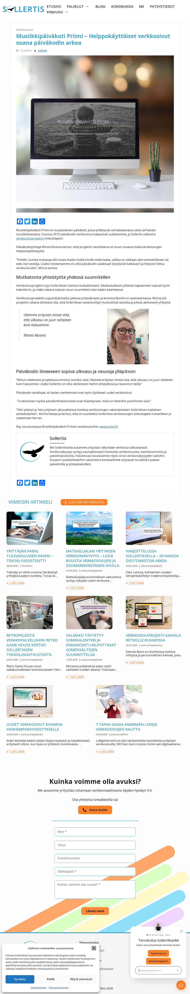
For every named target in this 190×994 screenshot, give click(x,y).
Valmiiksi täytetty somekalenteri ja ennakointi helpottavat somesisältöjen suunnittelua (91, 645)
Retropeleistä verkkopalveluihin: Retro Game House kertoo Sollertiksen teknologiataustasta (32, 645)
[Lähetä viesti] (178, 970)
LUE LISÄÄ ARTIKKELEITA (86, 502)
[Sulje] (181, 931)
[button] (94, 948)
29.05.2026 (132, 565)
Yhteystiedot (162, 6)
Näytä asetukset (81, 979)
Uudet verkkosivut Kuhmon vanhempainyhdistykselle (34, 727)
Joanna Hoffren (119, 734)
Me (141, 6)
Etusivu (54, 6)
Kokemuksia (122, 6)
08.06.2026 (12, 565)
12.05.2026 (72, 659)
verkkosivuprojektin (30, 238)
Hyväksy (20, 979)
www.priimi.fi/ (108, 427)
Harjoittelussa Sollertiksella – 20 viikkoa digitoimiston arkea (152, 556)
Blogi (100, 6)
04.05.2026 (132, 645)
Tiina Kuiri (26, 565)
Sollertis (42, 50)
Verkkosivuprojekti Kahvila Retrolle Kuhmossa (154, 638)
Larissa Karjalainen (92, 570)
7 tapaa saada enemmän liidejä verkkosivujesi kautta (126, 727)
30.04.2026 (12, 734)
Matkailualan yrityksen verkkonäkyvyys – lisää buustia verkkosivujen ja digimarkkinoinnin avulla (92, 558)
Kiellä (51, 979)
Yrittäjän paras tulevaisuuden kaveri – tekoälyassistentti (29, 556)
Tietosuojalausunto (58, 987)
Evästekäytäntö (39, 987)
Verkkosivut (24, 30)
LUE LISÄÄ (17, 583)
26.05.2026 (12, 659)
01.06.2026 (72, 570)
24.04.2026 (102, 734)
